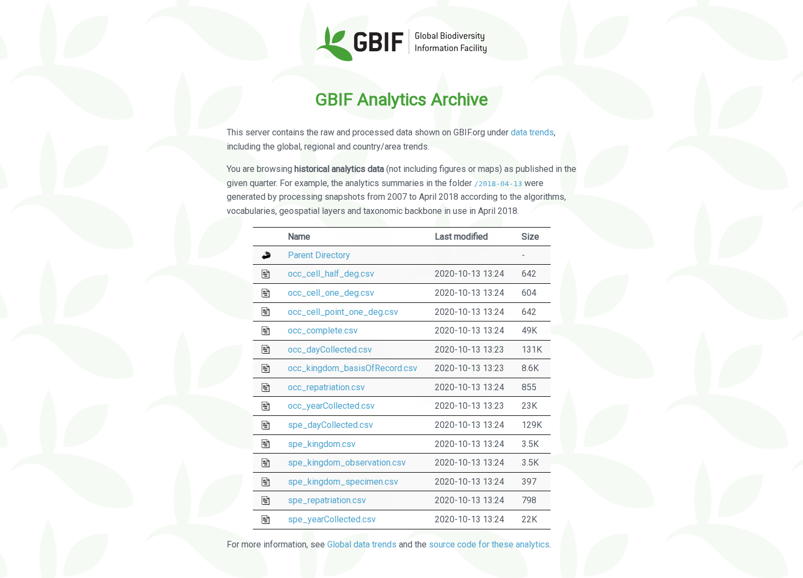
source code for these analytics (489, 544)
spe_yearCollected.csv (332, 519)
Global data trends (362, 544)
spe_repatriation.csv (327, 500)
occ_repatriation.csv (326, 387)
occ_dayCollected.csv (330, 349)
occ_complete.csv (323, 330)
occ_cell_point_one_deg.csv (343, 312)
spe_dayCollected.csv (330, 425)
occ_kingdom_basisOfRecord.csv (352, 368)
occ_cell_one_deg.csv (331, 293)
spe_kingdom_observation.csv (347, 462)
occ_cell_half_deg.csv (331, 274)
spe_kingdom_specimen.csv (343, 481)
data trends (532, 132)
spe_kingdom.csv (322, 444)
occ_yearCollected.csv (331, 406)
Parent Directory (319, 255)
